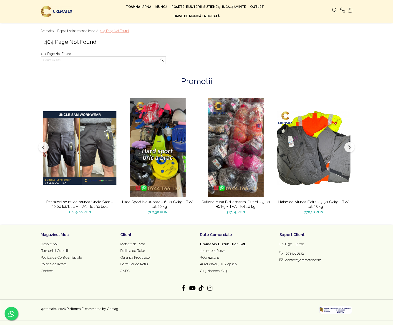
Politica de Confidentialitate (61, 258)
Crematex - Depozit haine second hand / (70, 31)
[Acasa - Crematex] (69, 11)
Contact (47, 271)
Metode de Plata (132, 244)
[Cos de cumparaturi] (350, 10)
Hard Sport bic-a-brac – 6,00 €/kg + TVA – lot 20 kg (158, 204)
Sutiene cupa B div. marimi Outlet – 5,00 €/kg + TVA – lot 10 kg (236, 204)
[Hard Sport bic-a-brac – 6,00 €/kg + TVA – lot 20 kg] (157, 147)
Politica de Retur (132, 251)
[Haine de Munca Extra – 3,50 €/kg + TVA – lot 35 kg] (313, 147)
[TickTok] (201, 288)
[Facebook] (183, 288)
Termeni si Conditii (54, 251)
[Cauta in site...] (334, 10)
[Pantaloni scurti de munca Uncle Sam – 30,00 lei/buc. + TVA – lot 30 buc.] (79, 147)
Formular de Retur (134, 264)
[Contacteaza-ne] (342, 10)
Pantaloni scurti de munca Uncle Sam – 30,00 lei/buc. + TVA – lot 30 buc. (79, 204)
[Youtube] (192, 288)
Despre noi (49, 244)
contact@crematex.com (303, 260)
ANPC (125, 271)
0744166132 (294, 253)
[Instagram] (210, 288)
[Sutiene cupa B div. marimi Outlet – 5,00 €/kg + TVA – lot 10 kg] (235, 147)
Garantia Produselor (135, 258)
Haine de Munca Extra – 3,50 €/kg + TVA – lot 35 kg (314, 204)
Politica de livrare (54, 264)
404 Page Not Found (114, 31)
